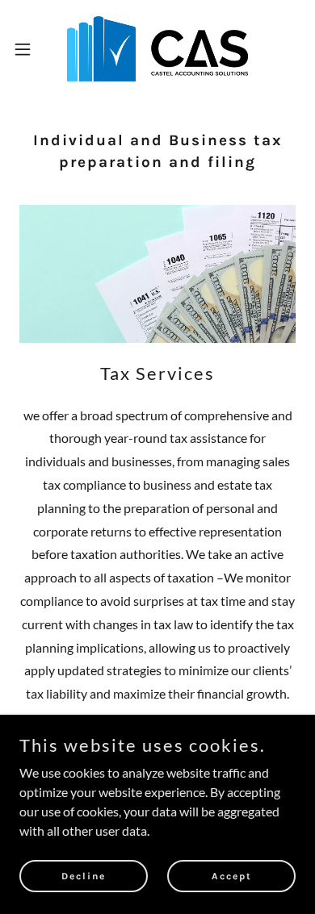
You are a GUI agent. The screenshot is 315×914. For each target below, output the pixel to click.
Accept (232, 875)
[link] (157, 48)
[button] (29, 49)
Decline (83, 875)
